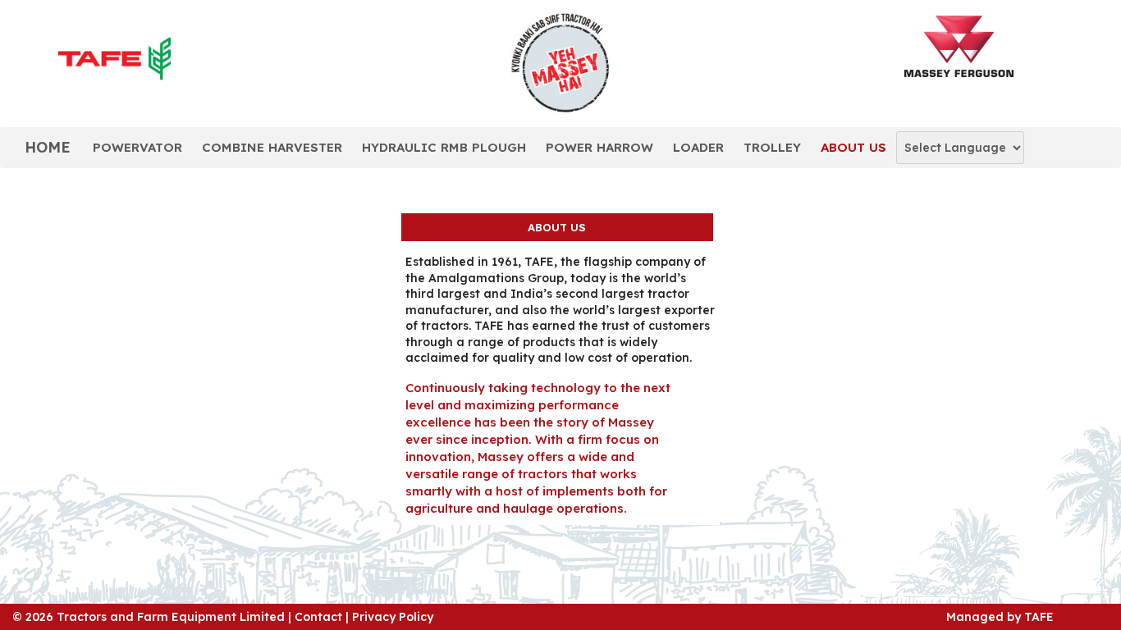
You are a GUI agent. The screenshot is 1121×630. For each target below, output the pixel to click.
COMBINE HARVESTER (272, 147)
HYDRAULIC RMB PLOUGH (444, 147)
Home (48, 147)
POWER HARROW (599, 147)
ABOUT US (853, 147)
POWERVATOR (137, 147)
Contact (318, 616)
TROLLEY (772, 147)
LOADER (698, 147)
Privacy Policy (392, 616)
